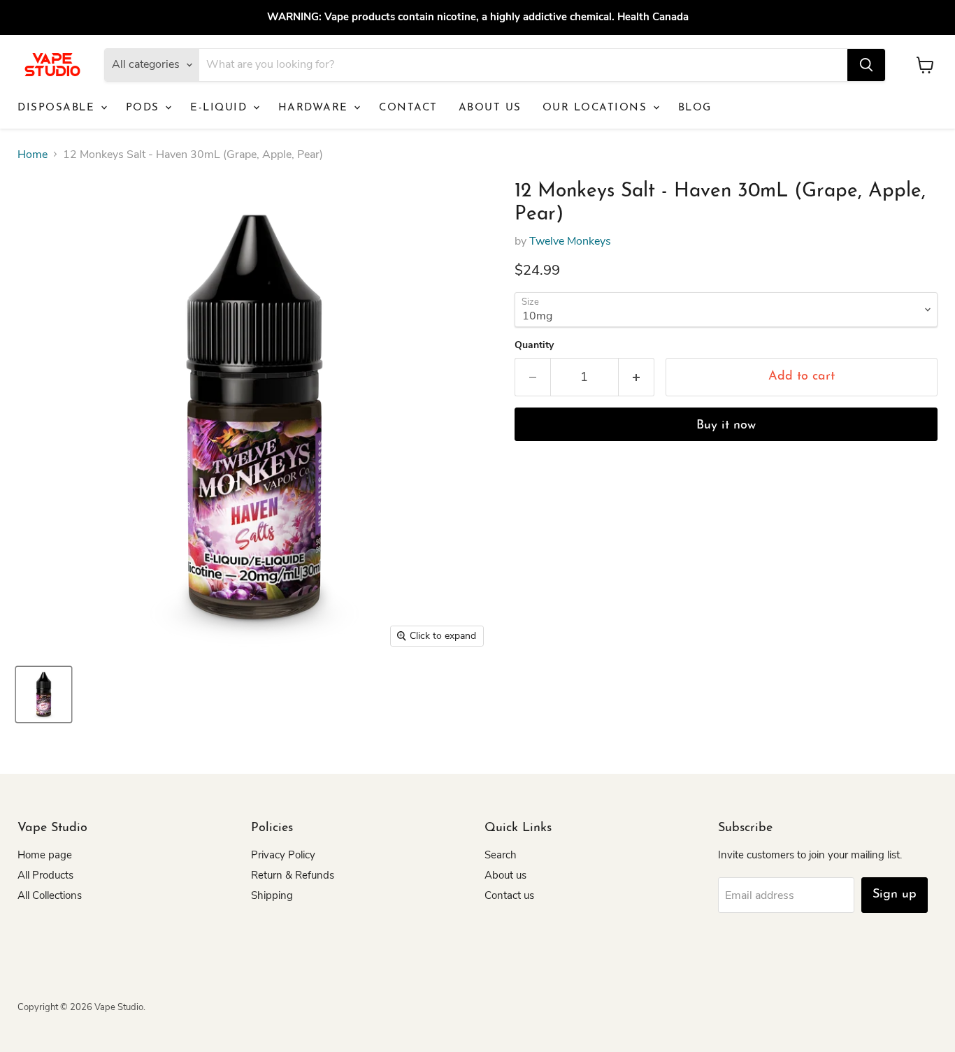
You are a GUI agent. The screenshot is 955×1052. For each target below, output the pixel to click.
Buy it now (726, 425)
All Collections (49, 895)
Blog (695, 108)
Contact (408, 108)
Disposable (58, 108)
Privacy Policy (283, 855)
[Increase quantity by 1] (636, 377)
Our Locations (597, 108)
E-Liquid (221, 108)
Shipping (272, 895)
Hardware (315, 108)
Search (500, 855)
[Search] (866, 65)
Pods (145, 108)
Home (32, 154)
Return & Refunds (292, 875)
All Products (45, 875)
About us (490, 108)
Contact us (509, 895)
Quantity (534, 345)
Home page (44, 855)
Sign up (895, 894)
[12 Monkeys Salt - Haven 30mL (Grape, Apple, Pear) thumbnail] (43, 694)
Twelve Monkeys (570, 241)
